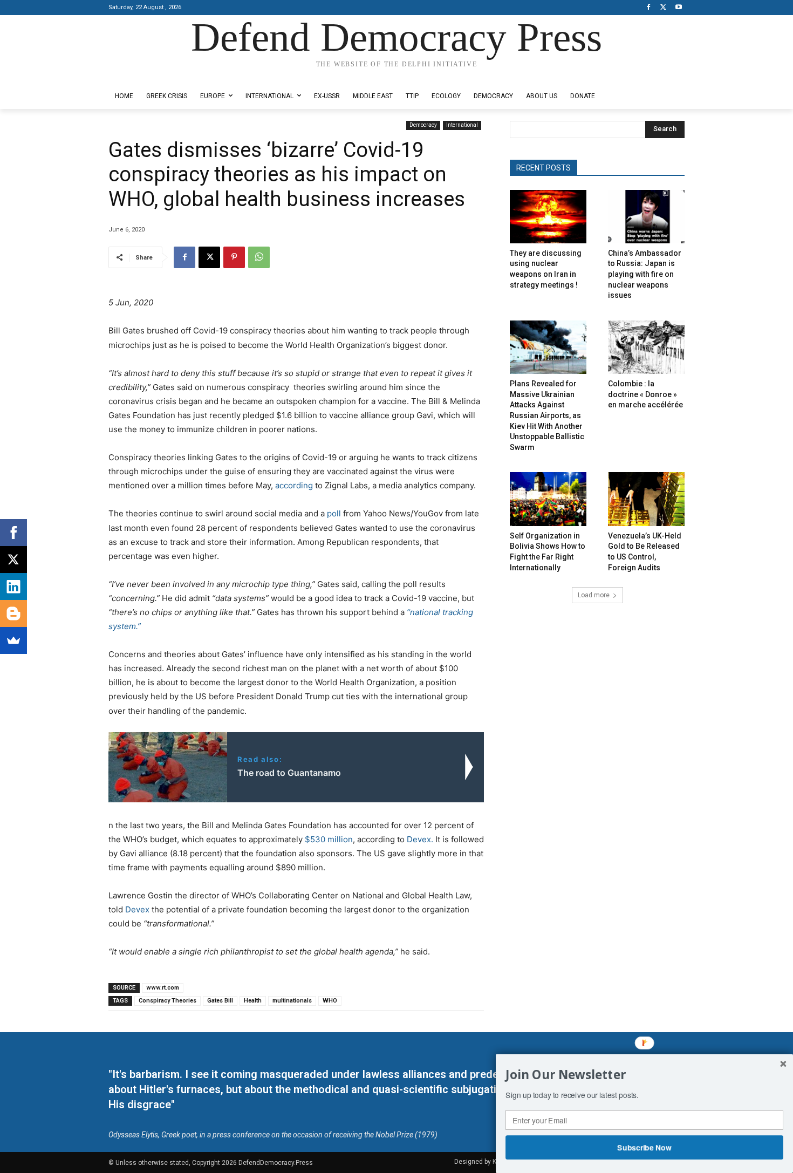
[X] (663, 8)
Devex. (420, 839)
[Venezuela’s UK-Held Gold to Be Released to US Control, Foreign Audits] (646, 499)
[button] (644, 1074)
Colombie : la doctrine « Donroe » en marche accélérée (645, 394)
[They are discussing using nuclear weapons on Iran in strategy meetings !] (548, 216)
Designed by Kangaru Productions (150, 75)
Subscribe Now (645, 1147)
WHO (330, 1000)
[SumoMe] (13, 640)
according (294, 485)
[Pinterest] (234, 257)
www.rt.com (162, 987)
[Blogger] (13, 613)
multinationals (292, 1000)
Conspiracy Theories (167, 1000)
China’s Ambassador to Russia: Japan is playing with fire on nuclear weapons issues (644, 274)
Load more (594, 595)
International (462, 125)
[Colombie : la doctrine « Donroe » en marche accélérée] (646, 347)
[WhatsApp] (259, 257)
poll (334, 513)
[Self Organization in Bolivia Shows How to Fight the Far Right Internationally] (548, 499)
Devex (137, 909)
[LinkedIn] (13, 586)
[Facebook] (648, 8)
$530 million (329, 839)
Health (253, 1000)
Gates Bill (220, 1000)
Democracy (423, 125)
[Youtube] (678, 8)
